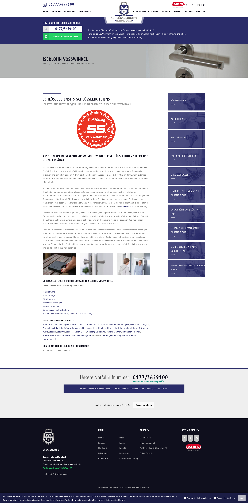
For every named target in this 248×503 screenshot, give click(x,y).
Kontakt (122, 448)
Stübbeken (66, 335)
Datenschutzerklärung (127, 458)
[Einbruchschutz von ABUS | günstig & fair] (186, 194)
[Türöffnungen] (186, 101)
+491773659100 (65, 350)
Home (101, 437)
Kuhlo (45, 331)
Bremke (73, 324)
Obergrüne (100, 331)
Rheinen (136, 331)
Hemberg (102, 328)
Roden (58, 335)
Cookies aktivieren (143, 405)
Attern (45, 324)
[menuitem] (198, 5)
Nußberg (91, 331)
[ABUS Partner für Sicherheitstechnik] (96, 264)
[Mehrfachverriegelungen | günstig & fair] (186, 231)
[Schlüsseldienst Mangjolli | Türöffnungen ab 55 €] (59, 264)
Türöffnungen (49, 299)
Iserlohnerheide (50, 339)
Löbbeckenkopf (73, 331)
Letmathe (61, 331)
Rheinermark (48, 335)
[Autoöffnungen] (186, 120)
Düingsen (134, 324)
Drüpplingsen (123, 324)
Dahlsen (81, 324)
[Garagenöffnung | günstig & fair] (186, 213)
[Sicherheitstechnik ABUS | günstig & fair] (186, 250)
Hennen (110, 328)
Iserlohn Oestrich (113, 331)
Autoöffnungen (49, 295)
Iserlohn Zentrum (130, 335)
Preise (121, 437)
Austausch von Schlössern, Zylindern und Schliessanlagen (68, 313)
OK (241, 498)
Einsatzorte (103, 458)
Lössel (83, 331)
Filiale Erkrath (146, 453)
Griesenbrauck (49, 328)
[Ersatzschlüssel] (186, 176)
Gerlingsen (144, 324)
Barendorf (53, 324)
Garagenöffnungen (51, 306)
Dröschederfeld (110, 324)
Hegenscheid (91, 328)
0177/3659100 (61, 4)
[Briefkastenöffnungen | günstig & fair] (186, 268)
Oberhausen (145, 437)
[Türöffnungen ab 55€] (124, 12)
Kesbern (144, 328)
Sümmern (76, 335)
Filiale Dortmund (147, 443)
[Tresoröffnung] (186, 138)
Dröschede (97, 324)
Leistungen (103, 453)
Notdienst (102, 448)
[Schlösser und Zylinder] (186, 157)
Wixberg (117, 335)
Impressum (124, 453)
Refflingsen (127, 331)
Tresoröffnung (49, 291)
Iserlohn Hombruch (123, 328)
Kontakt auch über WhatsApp (57, 468)
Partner (122, 443)
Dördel (89, 324)
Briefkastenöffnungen (52, 302)
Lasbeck (52, 331)
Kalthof (136, 328)
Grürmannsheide (77, 328)
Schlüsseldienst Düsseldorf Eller (154, 448)
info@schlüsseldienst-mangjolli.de (65, 464)
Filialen (101, 443)
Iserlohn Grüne (62, 328)
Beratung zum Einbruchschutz (56, 310)
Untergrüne (86, 335)
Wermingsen (107, 335)
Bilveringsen (64, 324)
